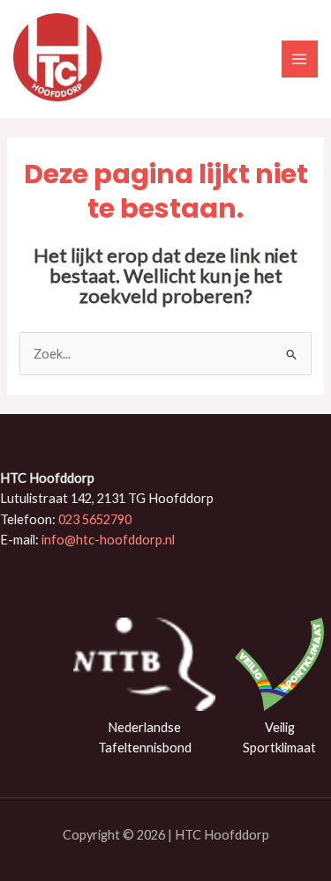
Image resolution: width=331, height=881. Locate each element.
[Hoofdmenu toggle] (300, 59)
